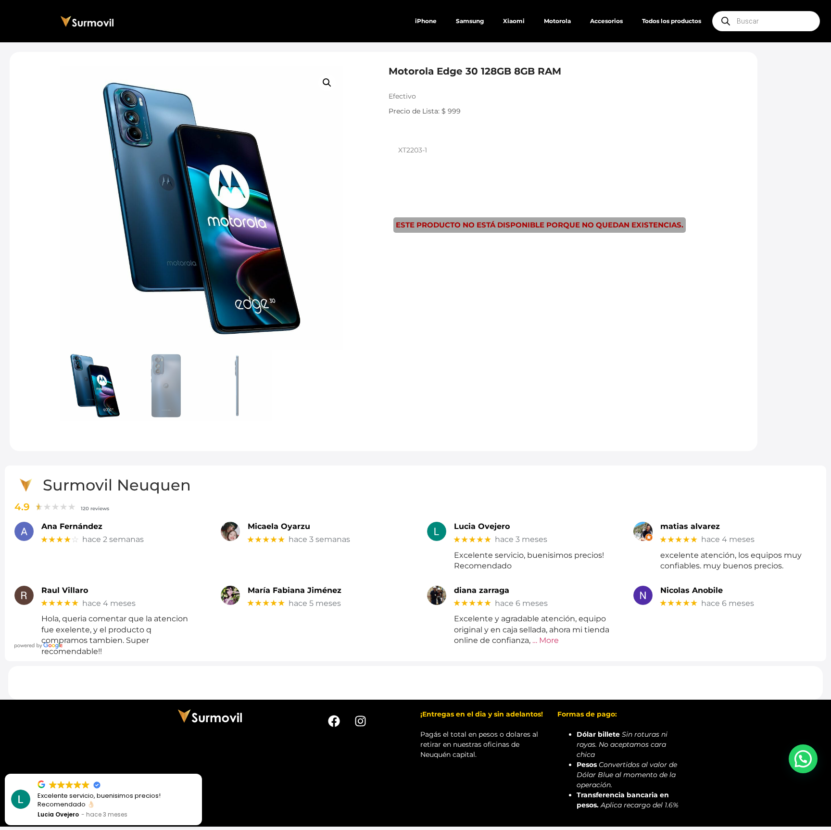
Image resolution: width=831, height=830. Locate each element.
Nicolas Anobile (691, 590)
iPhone (426, 21)
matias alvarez (690, 526)
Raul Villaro (64, 590)
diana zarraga (481, 590)
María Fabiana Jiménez (294, 590)
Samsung (470, 21)
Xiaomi (514, 21)
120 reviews (95, 508)
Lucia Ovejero (482, 526)
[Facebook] (334, 721)
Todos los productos (671, 21)
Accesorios (606, 21)
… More (545, 640)
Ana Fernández (71, 526)
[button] (327, 82)
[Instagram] (360, 721)
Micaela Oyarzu (279, 526)
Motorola (557, 21)
